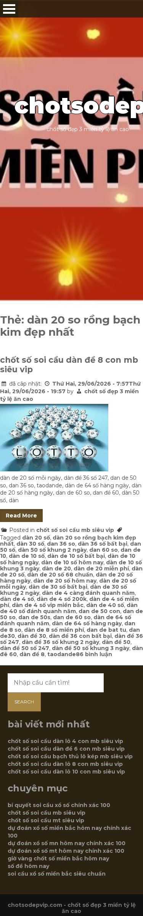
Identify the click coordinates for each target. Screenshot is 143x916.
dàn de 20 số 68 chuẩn (60, 574)
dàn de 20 (56, 568)
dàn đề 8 (32, 654)
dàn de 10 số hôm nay (72, 562)
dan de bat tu (106, 629)
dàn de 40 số (105, 605)
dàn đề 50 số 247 (24, 648)
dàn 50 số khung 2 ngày (52, 549)
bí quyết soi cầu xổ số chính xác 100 (59, 805)
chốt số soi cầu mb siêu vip (75, 530)
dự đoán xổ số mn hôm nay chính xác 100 (66, 843)
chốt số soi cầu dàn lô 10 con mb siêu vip (66, 771)
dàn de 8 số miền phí (54, 629)
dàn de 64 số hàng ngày (87, 623)
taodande (61, 654)
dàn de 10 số (27, 555)
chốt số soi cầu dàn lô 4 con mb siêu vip (65, 741)
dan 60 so (103, 549)
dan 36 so (61, 543)
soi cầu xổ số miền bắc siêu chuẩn (57, 873)
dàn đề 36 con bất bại (80, 636)
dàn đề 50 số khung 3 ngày (90, 648)
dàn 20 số (36, 537)
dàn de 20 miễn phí (101, 568)
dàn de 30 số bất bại (58, 586)
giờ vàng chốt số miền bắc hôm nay (58, 858)
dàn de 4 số (17, 599)
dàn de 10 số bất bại (76, 555)
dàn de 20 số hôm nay (64, 580)
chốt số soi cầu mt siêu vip (46, 820)
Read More (21, 515)
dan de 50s (34, 617)
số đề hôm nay (28, 866)
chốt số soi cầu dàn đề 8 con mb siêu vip (69, 364)
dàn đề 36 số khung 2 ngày (60, 642)
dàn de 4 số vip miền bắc (48, 605)
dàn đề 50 (116, 642)
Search (24, 702)
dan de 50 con (99, 611)
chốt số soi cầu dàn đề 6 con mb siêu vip (66, 748)
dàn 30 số (30, 543)
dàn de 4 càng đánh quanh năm (88, 592)
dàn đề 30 (32, 636)
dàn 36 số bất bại (102, 543)
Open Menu (9, 9)
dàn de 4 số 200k (62, 599)
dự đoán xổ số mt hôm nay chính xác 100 (66, 850)
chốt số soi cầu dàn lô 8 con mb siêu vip (65, 764)
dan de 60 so (72, 617)
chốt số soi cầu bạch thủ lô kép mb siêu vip (70, 756)
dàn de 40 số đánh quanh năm (69, 608)
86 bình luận (94, 654)
